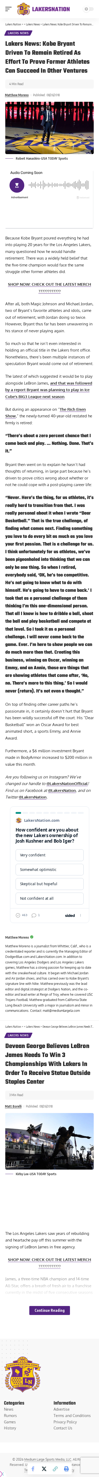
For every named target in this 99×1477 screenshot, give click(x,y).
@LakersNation (62, 790)
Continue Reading (50, 1310)
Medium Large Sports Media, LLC (47, 1459)
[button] (9, 9)
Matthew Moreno (17, 95)
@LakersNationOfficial (67, 783)
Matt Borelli (13, 1106)
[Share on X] (44, 1468)
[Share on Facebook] (33, 1468)
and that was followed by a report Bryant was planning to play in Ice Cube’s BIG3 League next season (48, 390)
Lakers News (18, 33)
